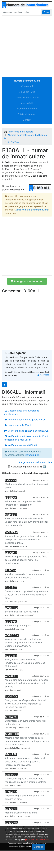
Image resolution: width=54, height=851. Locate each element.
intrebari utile (32, 454)
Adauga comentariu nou (28, 281)
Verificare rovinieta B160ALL (22, 445)
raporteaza (44, 375)
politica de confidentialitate (36, 839)
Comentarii (27, 86)
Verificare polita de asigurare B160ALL (27, 419)
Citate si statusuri (27, 114)
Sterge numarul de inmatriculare (31, 209)
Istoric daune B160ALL (19, 425)
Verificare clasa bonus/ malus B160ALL (27, 430)
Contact (27, 119)
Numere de (27, 5)
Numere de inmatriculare (27, 80)
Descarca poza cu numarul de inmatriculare (21, 412)
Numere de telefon (27, 108)
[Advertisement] (27, 47)
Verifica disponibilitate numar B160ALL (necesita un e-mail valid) (26, 438)
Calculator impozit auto (27, 97)
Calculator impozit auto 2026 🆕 (28, 466)
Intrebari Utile (27, 103)
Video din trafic (27, 91)
